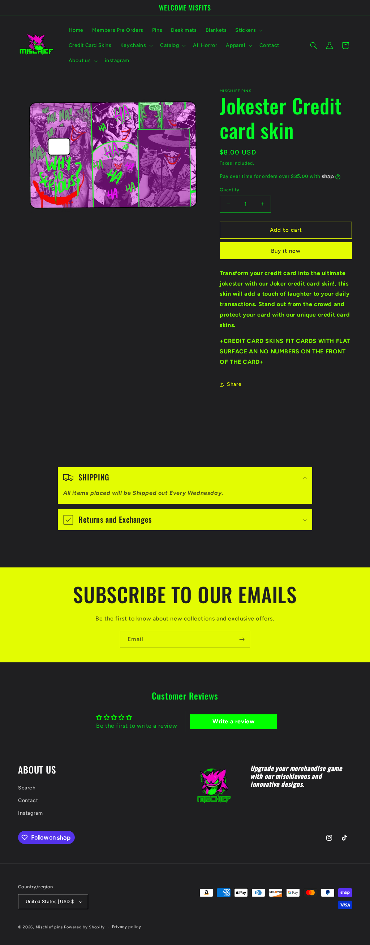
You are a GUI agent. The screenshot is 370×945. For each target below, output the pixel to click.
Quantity (229, 189)
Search (27, 788)
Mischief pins (49, 927)
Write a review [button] (233, 721)
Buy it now (286, 251)
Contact (28, 800)
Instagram (30, 813)
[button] (248, 30)
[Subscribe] (242, 639)
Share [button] (234, 384)
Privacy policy (126, 926)
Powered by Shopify (84, 927)
